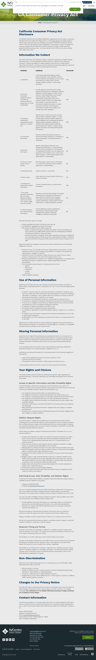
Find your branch (34, 645)
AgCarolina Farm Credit (10, 4)
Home (39, 22)
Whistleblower (84, 654)
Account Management (26, 649)
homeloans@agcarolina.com (36, 486)
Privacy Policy (45, 5)
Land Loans (37, 649)
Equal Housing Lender (92, 655)
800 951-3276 (39, 637)
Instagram (7, 639)
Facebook (3, 639)
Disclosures (61, 654)
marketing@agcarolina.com (38, 631)
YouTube (13, 639)
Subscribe (88, 637)
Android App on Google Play (89, 648)
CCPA (76, 654)
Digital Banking (87, 2)
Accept (75, 9)
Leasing (17, 649)
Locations (91, 6)
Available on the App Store (79, 648)
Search (94, 2)
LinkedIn (10, 639)
